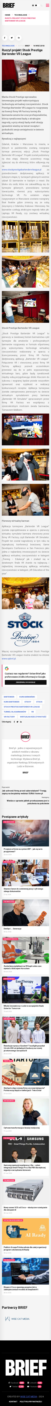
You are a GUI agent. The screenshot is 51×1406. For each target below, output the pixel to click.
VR (32, 712)
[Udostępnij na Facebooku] (4, 38)
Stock (39, 702)
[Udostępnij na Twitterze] (11, 38)
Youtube (35, 1386)
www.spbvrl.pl (9, 658)
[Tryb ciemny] (42, 5)
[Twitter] (17, 722)
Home (7, 15)
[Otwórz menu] (47, 5)
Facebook (17, 1383)
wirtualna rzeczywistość (33, 717)
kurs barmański (27, 697)
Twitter (17, 1386)
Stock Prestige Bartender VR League (22, 707)
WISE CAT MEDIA (28, 1396)
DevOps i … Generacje (12, 929)
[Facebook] (14, 722)
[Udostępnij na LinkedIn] (19, 38)
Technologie (20, 15)
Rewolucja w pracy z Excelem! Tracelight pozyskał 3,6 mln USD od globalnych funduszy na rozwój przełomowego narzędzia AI (24, 1048)
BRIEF (27, 46)
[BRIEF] (25, 737)
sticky (28, 702)
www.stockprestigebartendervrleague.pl (21, 169)
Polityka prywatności (31, 1402)
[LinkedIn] (21, 722)
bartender (9, 697)
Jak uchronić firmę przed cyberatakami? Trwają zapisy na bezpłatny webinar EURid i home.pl (24, 792)
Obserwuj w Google (25, 682)
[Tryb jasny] (33, 5)
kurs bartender (11, 702)
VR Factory (9, 717)
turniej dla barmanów (15, 712)
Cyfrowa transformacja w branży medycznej (22, 1128)
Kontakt (13, 1402)
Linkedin (35, 1383)
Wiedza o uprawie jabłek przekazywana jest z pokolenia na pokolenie (28, 802)
